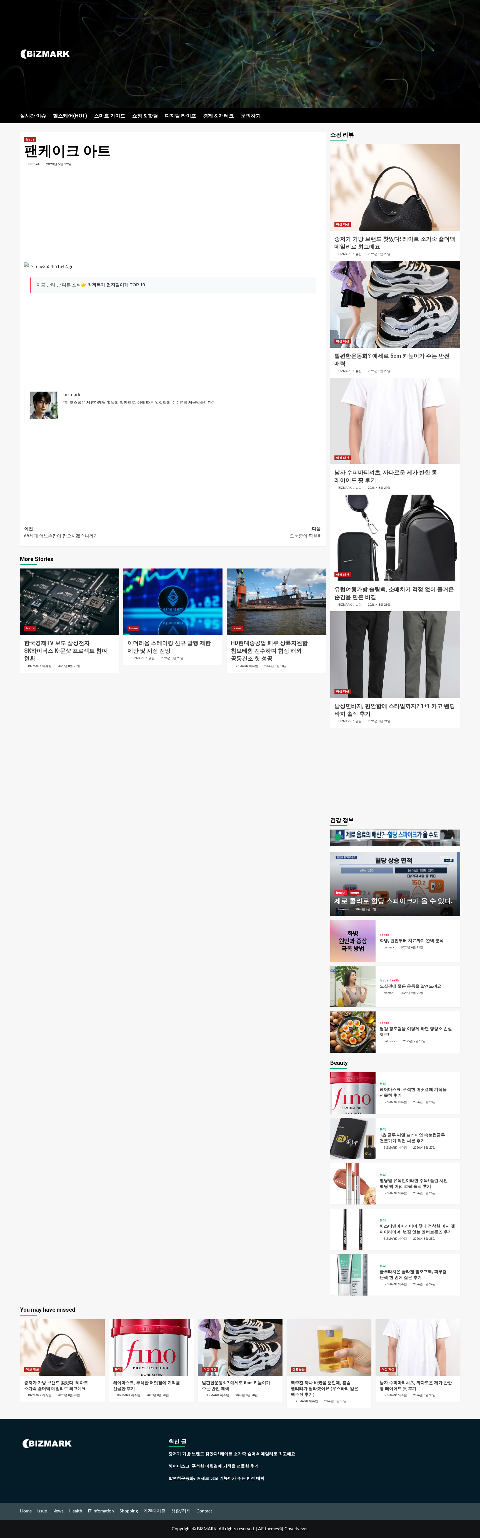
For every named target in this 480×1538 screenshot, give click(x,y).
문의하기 (251, 116)
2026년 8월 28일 (379, 254)
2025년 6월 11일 (412, 947)
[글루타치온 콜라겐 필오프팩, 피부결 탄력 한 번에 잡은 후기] (353, 1275)
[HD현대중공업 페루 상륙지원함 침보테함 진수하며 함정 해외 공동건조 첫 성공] (276, 601)
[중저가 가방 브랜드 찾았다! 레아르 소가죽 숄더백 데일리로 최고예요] (395, 187)
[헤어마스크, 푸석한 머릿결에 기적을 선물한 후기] (353, 1093)
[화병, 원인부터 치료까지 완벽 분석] (353, 941)
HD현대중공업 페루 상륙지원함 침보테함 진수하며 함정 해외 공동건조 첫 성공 (269, 651)
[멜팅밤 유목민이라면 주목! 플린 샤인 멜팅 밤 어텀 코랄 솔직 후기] (353, 1184)
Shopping (128, 1511)
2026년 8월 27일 (379, 488)
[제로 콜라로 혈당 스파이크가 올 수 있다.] (395, 873)
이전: (60, 532)
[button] (456, 115)
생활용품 (298, 1369)
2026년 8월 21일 (69, 666)
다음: (306, 532)
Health (75, 1511)
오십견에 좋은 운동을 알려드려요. (411, 986)
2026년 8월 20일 (172, 658)
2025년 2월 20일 (412, 993)
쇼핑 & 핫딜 (145, 116)
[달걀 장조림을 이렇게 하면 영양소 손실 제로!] (353, 1032)
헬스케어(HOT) (70, 116)
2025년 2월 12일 (414, 1041)
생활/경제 (181, 1511)
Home (26, 1511)
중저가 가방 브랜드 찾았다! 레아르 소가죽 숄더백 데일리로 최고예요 (232, 1454)
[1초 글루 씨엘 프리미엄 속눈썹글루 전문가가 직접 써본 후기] (353, 1138)
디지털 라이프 (180, 116)
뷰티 (383, 1083)
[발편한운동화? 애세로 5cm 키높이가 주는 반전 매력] (395, 304)
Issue (30, 139)
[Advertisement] (313, 54)
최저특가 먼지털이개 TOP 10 (116, 285)
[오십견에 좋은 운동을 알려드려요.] (353, 986)
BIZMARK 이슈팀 (39, 666)
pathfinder (390, 1041)
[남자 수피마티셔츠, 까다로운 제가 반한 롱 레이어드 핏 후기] (395, 421)
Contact (204, 1511)
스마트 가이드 (109, 116)
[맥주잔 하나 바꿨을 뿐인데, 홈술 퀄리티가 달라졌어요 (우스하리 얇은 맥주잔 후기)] (329, 1347)
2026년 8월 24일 (379, 721)
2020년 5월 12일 (58, 164)
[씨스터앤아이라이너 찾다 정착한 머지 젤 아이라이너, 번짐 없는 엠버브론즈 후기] (353, 1229)
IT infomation (101, 1511)
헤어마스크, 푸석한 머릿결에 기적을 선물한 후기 (214, 1466)
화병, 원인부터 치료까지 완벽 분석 (412, 940)
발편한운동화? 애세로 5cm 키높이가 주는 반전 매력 (216, 1478)
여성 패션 (342, 224)
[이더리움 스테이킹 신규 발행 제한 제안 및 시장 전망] (172, 601)
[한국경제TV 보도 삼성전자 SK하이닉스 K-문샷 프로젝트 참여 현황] (69, 601)
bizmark (34, 164)
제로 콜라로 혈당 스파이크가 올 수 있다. (393, 901)
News (58, 1511)
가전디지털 (154, 1511)
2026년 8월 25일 (424, 1239)
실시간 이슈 (33, 116)
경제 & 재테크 (218, 116)
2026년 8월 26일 (379, 605)
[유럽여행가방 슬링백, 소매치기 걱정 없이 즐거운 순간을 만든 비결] (395, 538)
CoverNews (295, 1529)
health (341, 893)
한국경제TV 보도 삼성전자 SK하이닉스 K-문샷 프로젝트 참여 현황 (65, 651)
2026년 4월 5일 (365, 909)
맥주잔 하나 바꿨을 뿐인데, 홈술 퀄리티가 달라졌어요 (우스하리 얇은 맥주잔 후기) (324, 1388)
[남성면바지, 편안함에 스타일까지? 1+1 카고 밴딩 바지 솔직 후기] (395, 654)
